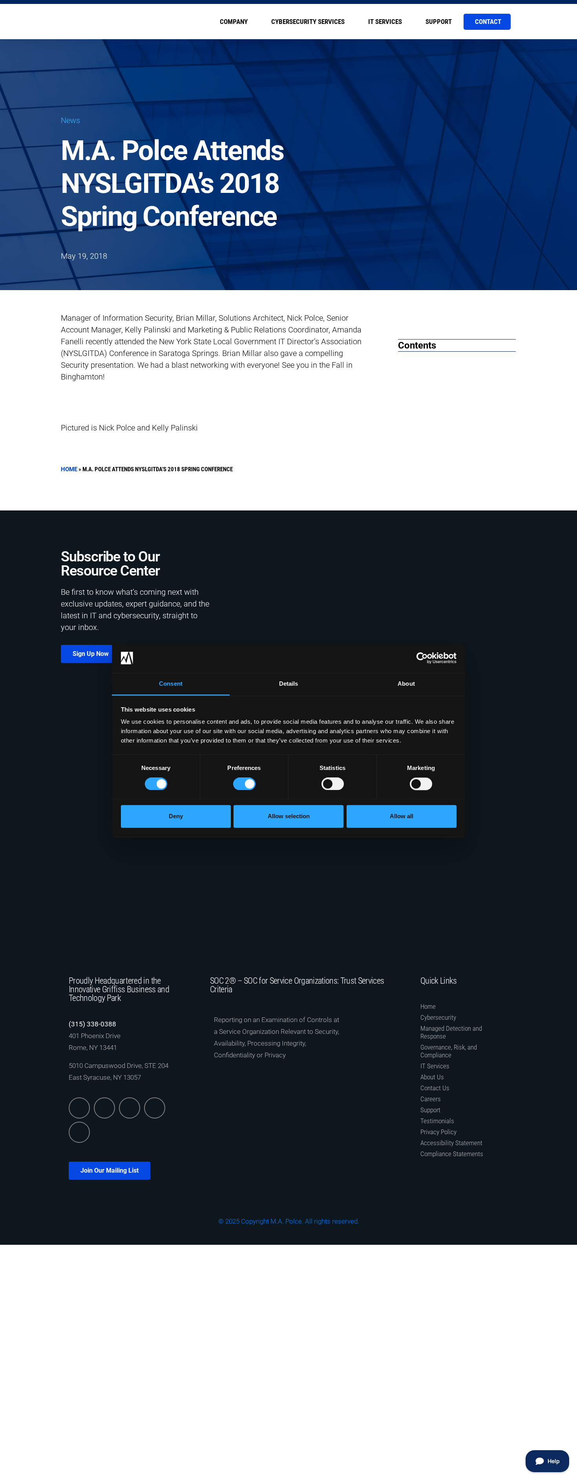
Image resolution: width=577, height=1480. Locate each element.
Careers (430, 1099)
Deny (176, 816)
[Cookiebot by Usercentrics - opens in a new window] (422, 658)
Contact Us (434, 1088)
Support (438, 21)
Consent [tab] (171, 684)
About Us (432, 1077)
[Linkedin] (79, 1108)
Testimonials (437, 1121)
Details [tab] (288, 684)
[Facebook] (129, 1108)
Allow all (401, 816)
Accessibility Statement (451, 1143)
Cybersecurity (438, 1017)
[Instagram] (154, 1108)
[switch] (244, 783)
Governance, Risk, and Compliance (448, 1051)
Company (234, 21)
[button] (412, 321)
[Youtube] (79, 1132)
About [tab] (406, 684)
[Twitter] (104, 1108)
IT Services (385, 21)
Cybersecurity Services (308, 21)
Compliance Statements (451, 1154)
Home (69, 469)
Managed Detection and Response (451, 1032)
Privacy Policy (438, 1132)
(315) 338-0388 (92, 1024)
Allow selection (289, 816)
